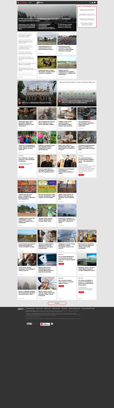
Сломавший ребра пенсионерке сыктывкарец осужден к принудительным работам (46, 26)
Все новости (22, 78)
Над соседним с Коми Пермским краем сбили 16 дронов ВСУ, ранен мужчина (26, 58)
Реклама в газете (47, 308)
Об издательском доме (30, 308)
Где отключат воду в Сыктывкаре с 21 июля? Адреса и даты (66, 282)
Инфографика (64, 99)
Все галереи (25, 104)
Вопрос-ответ (60, 254)
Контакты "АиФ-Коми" (56, 308)
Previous (19, 93)
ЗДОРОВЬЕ (80, 152)
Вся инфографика (65, 104)
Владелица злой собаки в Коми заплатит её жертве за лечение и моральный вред (27, 26)
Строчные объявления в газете (74, 308)
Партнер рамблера (36, 323)
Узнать (21, 167)
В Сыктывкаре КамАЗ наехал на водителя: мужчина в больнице (65, 26)
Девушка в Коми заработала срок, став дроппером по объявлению (27, 64)
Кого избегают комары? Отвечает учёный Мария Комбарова (26, 159)
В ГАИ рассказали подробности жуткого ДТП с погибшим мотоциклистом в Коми (25, 36)
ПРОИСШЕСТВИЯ (41, 53)
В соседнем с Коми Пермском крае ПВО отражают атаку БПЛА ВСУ (87, 10)
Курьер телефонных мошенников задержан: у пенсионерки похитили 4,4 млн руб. (27, 69)
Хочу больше (57, 303)
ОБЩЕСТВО (60, 53)
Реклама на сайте (39, 308)
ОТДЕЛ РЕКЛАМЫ (64, 308)
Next (54, 93)
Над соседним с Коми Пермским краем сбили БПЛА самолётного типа (27, 75)
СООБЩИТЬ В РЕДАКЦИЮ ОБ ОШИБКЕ (88, 308)
